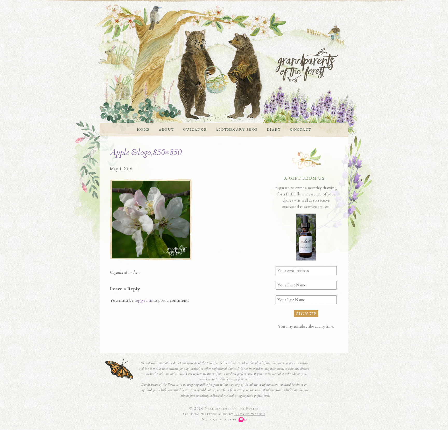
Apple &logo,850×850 (145, 152)
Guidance (195, 130)
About (166, 130)
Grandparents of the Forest (219, 65)
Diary (274, 130)
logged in (143, 300)
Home (143, 130)
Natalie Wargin (250, 414)
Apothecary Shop (237, 130)
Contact (300, 130)
